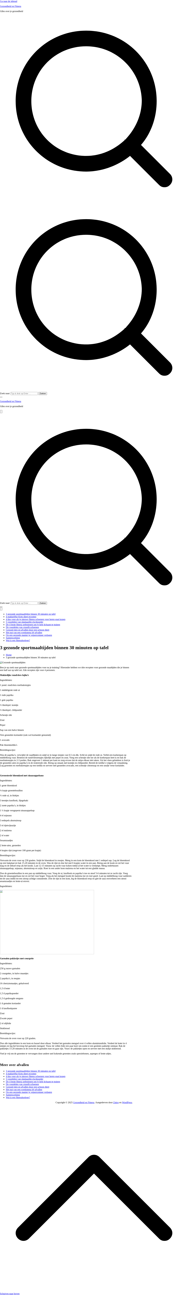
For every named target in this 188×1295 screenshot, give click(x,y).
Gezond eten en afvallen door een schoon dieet (27, 630)
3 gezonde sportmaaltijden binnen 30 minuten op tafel (31, 614)
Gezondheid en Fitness (10, 6)
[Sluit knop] (1, 608)
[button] (1, 397)
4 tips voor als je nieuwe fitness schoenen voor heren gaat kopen (35, 619)
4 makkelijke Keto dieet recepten (21, 616)
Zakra (116, 1102)
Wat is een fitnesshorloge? (18, 640)
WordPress (127, 1102)
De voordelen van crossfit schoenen (22, 627)
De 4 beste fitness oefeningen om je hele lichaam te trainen (33, 624)
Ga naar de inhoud (8, 1)
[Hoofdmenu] (1, 411)
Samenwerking (13, 638)
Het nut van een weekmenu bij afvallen (24, 632)
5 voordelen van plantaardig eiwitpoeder (24, 622)
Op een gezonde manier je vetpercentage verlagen (29, 635)
